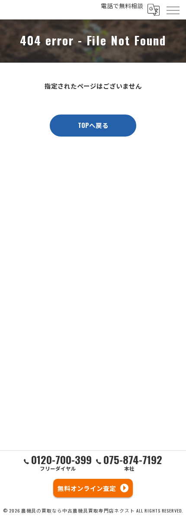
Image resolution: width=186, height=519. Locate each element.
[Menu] (173, 9)
